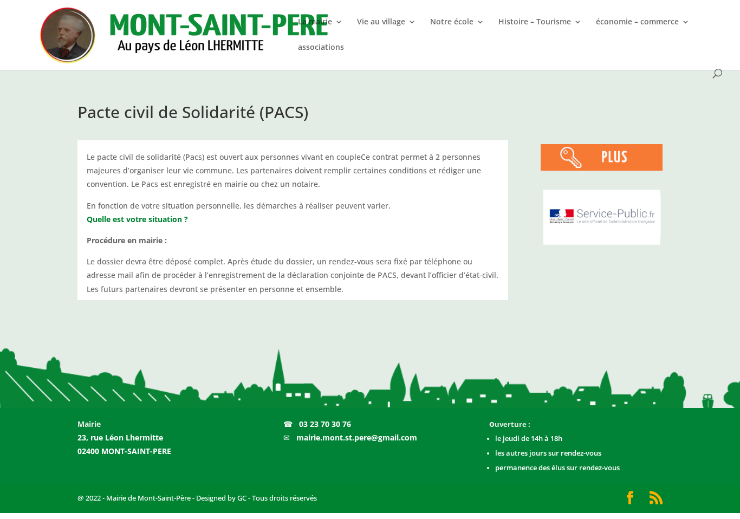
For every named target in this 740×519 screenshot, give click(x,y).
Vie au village (381, 22)
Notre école (451, 22)
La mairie (315, 22)
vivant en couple (331, 157)
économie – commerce (637, 22)
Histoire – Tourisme (534, 22)
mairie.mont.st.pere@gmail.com (356, 437)
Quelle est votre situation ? (137, 219)
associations (321, 47)
